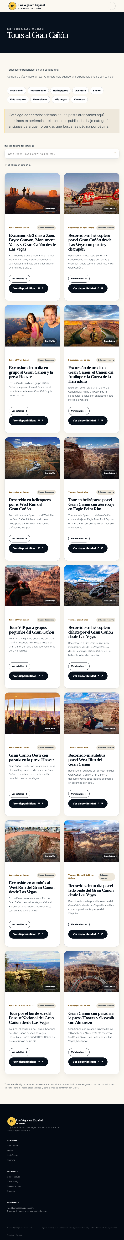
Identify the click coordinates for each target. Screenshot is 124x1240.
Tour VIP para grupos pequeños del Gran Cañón (31, 629)
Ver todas (79, 99)
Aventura (80, 90)
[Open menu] (112, 6)
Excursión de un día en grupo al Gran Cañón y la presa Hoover (31, 372)
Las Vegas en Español (31, 5)
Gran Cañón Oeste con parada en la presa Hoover (31, 757)
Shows (97, 90)
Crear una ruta (13, 1177)
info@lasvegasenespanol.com (20, 1208)
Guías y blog (12, 1181)
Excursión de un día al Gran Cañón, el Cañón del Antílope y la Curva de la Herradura (90, 374)
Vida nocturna (18, 99)
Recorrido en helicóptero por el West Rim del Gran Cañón (30, 504)
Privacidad (10, 1235)
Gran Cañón (16, 90)
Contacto (11, 1191)
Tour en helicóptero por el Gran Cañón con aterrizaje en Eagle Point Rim (91, 504)
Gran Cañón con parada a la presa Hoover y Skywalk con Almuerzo (91, 1018)
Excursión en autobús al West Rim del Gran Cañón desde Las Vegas (31, 887)
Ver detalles (19, 278)
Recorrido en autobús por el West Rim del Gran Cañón (86, 760)
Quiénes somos (14, 1186)
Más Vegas (61, 99)
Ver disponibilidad (26, 288)
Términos (19, 1235)
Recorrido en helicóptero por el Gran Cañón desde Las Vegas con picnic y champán (89, 242)
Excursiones (40, 99)
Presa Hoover (38, 90)
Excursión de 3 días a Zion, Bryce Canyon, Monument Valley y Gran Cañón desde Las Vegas (32, 242)
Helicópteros (60, 90)
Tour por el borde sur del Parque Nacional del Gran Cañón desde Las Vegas (31, 1018)
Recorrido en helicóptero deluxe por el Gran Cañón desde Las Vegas (90, 632)
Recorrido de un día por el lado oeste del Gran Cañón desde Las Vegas (91, 890)
